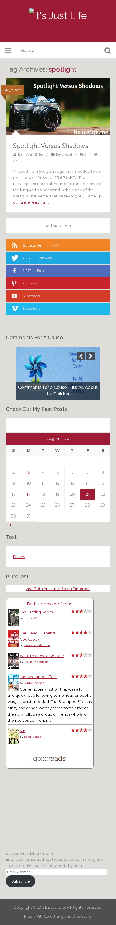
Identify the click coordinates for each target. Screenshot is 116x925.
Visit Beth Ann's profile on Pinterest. (58, 588)
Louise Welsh (33, 618)
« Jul (9, 525)
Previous (81, 356)
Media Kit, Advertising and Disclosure (58, 916)
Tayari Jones (32, 737)
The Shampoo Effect (38, 677)
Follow (19, 556)
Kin (22, 730)
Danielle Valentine (37, 645)
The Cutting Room (36, 612)
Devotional (64, 154)
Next (90, 356)
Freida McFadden (36, 662)
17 (28, 494)
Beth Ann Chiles (30, 154)
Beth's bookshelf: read (50, 604)
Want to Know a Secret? (42, 655)
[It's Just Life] (58, 15)
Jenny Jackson (34, 683)
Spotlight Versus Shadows (50, 145)
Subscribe (20, 881)
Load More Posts (58, 226)
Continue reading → (31, 202)
